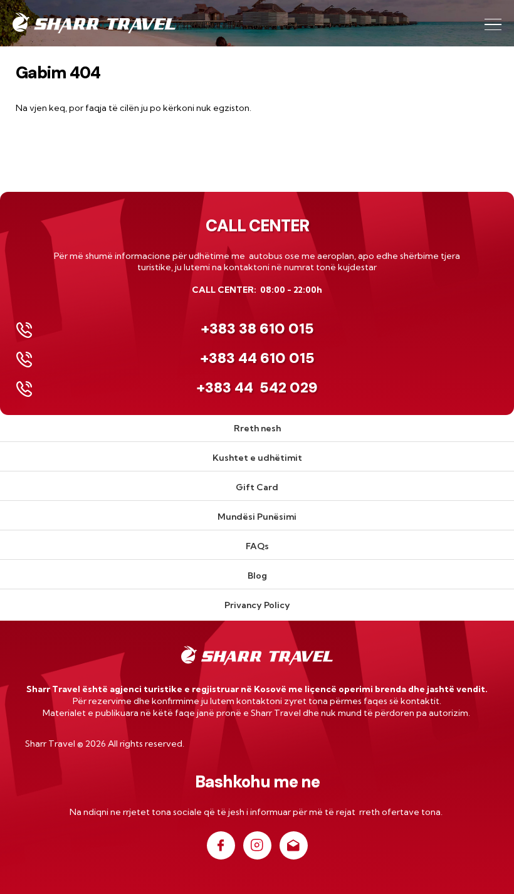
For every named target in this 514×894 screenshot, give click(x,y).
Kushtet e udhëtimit (257, 457)
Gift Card (257, 487)
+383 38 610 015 (257, 328)
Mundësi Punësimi (257, 516)
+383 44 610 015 (257, 358)
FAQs (257, 546)
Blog (257, 575)
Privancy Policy (257, 605)
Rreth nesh (257, 428)
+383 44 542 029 (257, 387)
